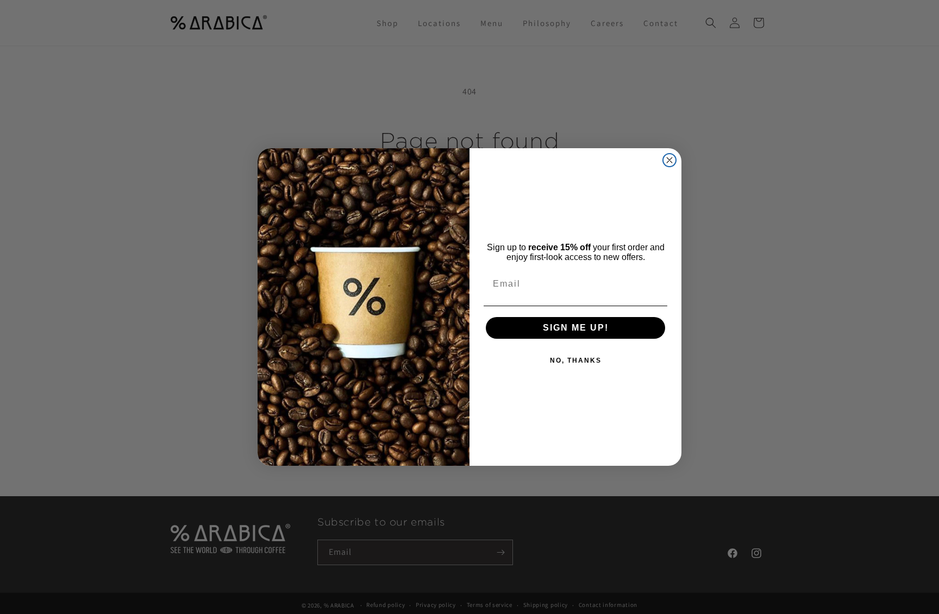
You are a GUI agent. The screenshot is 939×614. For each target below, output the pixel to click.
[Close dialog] (669, 160)
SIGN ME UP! (576, 327)
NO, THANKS (576, 360)
